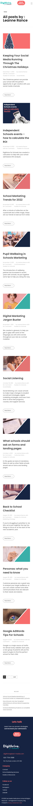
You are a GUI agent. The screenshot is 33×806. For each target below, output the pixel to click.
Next (10, 677)
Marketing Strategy (9, 519)
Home (5, 12)
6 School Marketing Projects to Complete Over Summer (16, 708)
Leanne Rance (22, 72)
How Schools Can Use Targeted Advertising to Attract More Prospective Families (16, 703)
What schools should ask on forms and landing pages (16, 444)
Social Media (21, 75)
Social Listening (13, 378)
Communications (19, 264)
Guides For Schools (9, 75)
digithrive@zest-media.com (13, 754)
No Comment (10, 74)
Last (14, 677)
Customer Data (19, 455)
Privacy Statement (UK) (15, 803)
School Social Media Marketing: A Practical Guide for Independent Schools (16, 697)
